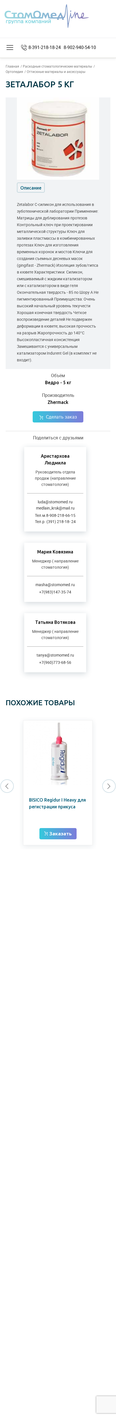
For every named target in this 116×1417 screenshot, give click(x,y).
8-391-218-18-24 (44, 47)
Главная (12, 66)
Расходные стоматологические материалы (57, 66)
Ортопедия (14, 71)
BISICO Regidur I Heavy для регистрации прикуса (57, 803)
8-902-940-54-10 (80, 47)
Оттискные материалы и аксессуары (56, 71)
